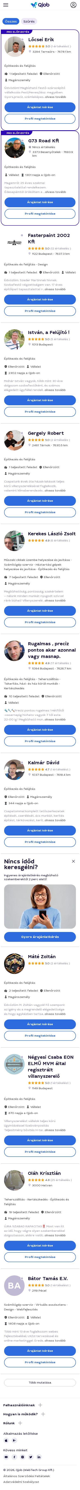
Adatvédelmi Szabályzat (21, 1482)
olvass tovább (55, 97)
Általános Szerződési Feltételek (26, 1476)
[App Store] (6, 1440)
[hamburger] (5, 5)
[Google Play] (14, 1440)
